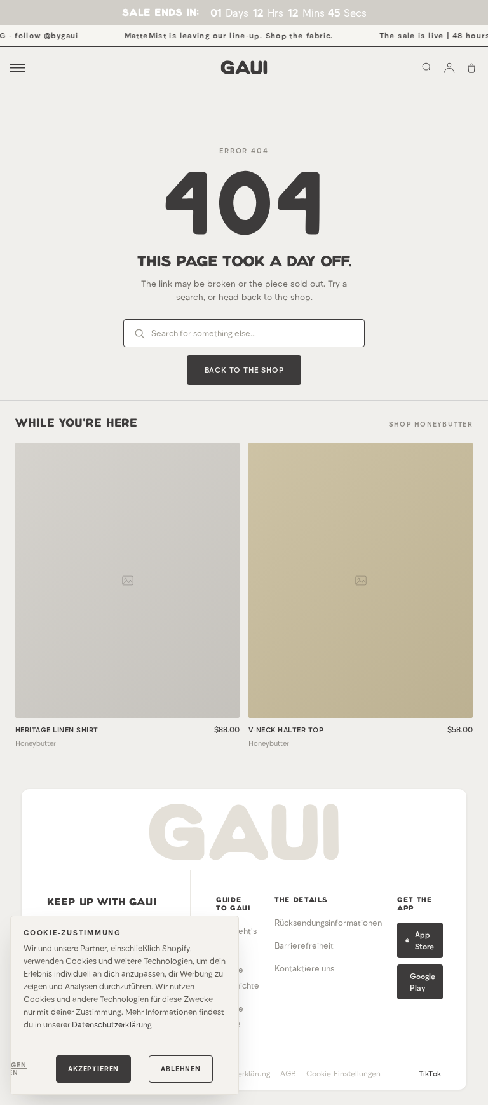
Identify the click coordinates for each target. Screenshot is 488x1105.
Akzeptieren (93, 1068)
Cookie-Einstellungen (343, 1073)
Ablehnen (181, 1068)
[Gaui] (244, 67)
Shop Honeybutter (431, 424)
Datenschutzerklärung (112, 1024)
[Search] (427, 67)
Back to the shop (244, 369)
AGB (288, 1073)
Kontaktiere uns (304, 968)
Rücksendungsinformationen (328, 922)
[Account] (449, 67)
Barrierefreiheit (304, 945)
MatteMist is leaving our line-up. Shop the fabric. (220, 35)
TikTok (430, 1073)
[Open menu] (17, 68)
